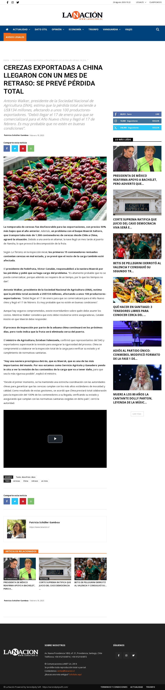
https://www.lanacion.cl (39, 527)
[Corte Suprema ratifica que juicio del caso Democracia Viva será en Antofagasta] (55, 569)
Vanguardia (110, 29)
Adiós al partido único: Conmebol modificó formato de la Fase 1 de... (136, 355)
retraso (34, 481)
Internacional (11, 579)
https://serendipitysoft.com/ (55, 687)
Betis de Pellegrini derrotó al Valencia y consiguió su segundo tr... (137, 267)
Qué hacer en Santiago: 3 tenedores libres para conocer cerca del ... (132, 311)
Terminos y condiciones (114, 687)
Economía (75, 29)
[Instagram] (11, 2)
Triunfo (93, 29)
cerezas (16, 481)
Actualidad (20, 29)
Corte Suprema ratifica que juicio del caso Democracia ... (55, 585)
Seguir (155, 121)
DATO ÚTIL (41, 29)
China (25, 481)
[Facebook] (6, 2)
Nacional (17, 60)
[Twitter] (16, 2)
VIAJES (128, 29)
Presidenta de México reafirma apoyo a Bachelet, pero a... (19, 585)
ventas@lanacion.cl (66, 671)
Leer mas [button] (137, 413)
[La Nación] (82, 15)
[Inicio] (7, 29)
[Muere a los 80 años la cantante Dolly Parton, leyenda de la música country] (137, 377)
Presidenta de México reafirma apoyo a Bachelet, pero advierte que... (135, 180)
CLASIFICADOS (155, 2)
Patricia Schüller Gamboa (16, 135)
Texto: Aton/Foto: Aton (25, 477)
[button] (157, 29)
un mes (44, 481)
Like (157, 114)
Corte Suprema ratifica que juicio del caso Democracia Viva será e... (135, 223)
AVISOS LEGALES (15, 37)
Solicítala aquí (75, 674)
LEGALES (140, 2)
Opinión (57, 29)
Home (6, 60)
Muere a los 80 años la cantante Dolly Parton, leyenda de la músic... (132, 398)
